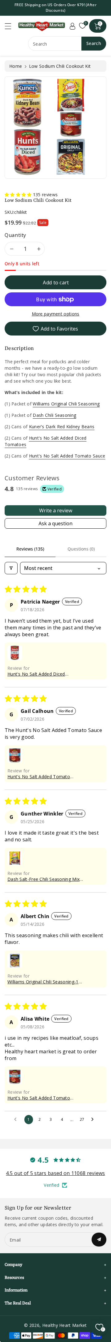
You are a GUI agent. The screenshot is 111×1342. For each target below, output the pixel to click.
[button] (11, 26)
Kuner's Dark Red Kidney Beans (62, 426)
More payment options (56, 314)
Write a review (55, 510)
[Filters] (11, 568)
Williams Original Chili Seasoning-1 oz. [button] (43, 982)
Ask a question (55, 523)
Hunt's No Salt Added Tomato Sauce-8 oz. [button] (38, 776)
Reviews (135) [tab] (30, 549)
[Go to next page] (94, 1119)
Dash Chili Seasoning (54, 415)
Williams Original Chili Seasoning (66, 404)
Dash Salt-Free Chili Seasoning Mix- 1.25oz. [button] (44, 879)
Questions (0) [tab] (81, 549)
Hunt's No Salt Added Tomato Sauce (67, 456)
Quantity (15, 235)
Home (15, 66)
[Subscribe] (99, 1239)
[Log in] (72, 26)
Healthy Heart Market (64, 1325)
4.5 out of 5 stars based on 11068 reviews (55, 1173)
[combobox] (67, 44)
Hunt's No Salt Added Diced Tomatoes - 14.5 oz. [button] (36, 674)
